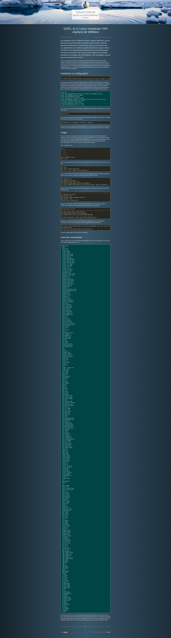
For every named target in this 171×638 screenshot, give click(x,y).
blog (101, 2)
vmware (65, 632)
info (69, 2)
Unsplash (108, 632)
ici (87, 232)
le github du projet (87, 65)
